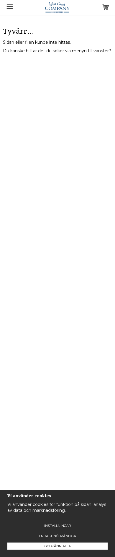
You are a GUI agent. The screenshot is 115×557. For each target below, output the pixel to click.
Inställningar (57, 526)
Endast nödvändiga (57, 536)
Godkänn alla (58, 546)
